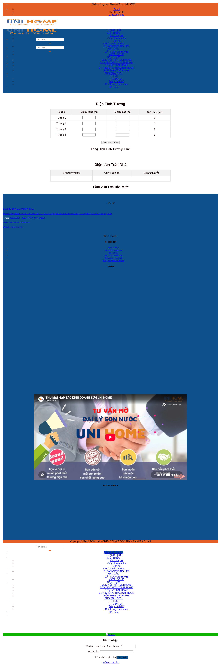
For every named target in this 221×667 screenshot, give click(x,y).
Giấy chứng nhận (116, 38)
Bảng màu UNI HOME (114, 255)
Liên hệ (117, 41)
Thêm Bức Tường (110, 142)
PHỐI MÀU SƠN (113, 73)
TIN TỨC (113, 87)
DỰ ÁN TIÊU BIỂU (113, 43)
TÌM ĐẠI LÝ (116, 78)
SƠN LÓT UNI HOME (116, 65)
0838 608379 (27, 218)
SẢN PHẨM (113, 57)
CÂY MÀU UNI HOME (116, 51)
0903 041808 (39, 218)
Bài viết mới (113, 253)
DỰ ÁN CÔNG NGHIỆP (116, 46)
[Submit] (50, 43)
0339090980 (15, 218)
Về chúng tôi (116, 35)
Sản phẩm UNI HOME (114, 250)
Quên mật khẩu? (110, 662)
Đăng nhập (122, 657)
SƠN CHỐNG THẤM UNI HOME (116, 68)
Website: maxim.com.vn (12, 227)
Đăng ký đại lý (116, 81)
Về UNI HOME (113, 248)
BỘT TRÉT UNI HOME (116, 70)
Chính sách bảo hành (116, 84)
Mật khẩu (94, 651)
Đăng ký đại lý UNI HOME (113, 261)
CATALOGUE (116, 54)
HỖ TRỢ (113, 76)
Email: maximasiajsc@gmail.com (16, 222)
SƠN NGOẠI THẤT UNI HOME (116, 62)
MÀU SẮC (113, 49)
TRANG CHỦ (113, 30)
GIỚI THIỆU (113, 33)
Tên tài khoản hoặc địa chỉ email (104, 646)
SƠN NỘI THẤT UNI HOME (116, 60)
